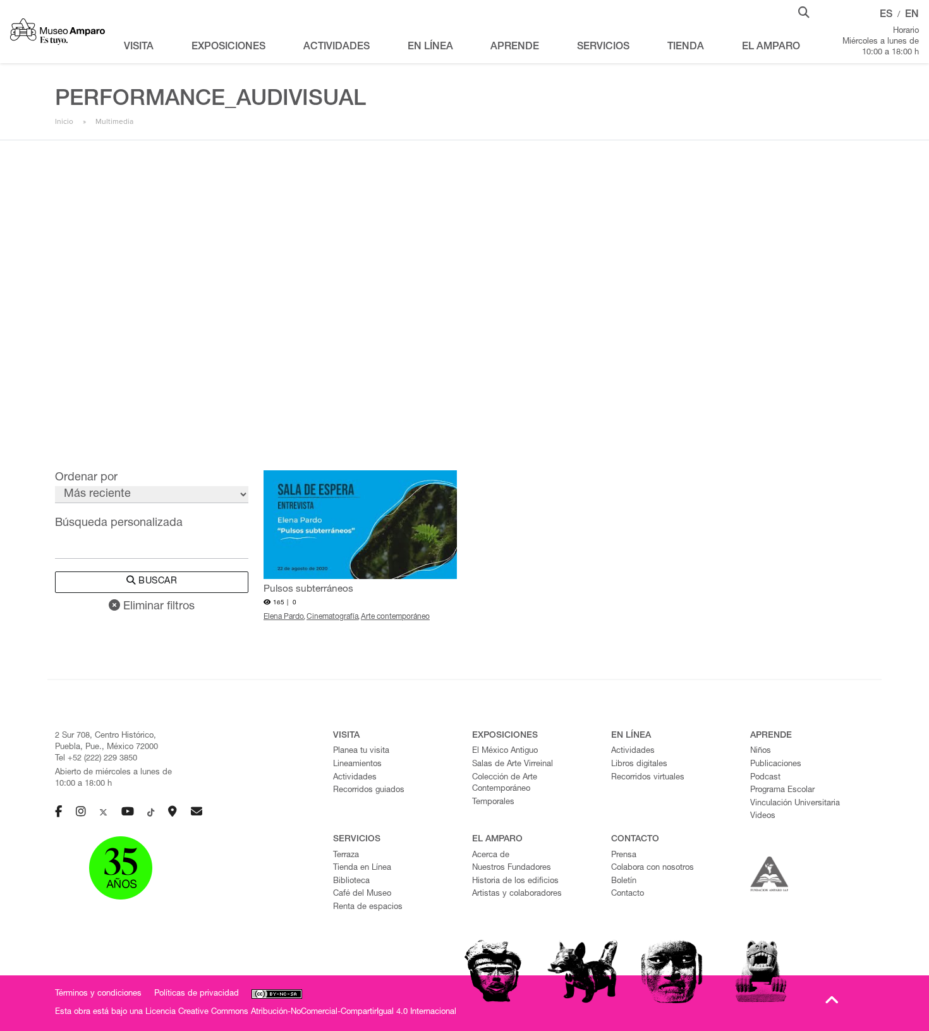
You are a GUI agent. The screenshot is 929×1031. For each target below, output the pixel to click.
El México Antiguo (505, 751)
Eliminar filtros (157, 607)
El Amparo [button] (771, 47)
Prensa (623, 855)
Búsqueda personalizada (119, 523)
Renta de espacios (368, 907)
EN (912, 15)
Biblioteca (351, 881)
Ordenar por (86, 478)
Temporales (493, 802)
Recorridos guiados (368, 790)
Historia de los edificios (515, 881)
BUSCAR (157, 581)
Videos (762, 816)
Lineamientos (357, 764)
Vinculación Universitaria (795, 804)
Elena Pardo (284, 617)
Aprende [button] (514, 47)
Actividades (355, 778)
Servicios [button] (603, 47)
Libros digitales (639, 764)
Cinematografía (332, 617)
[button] (804, 11)
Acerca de (490, 855)
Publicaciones (775, 764)
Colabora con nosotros (652, 868)
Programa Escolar (782, 790)
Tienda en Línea (362, 868)
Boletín (623, 881)
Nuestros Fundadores (511, 868)
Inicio (64, 121)
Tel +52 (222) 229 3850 (96, 759)
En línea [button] (430, 47)
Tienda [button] (685, 47)
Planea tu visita (361, 751)
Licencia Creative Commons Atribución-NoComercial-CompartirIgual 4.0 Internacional (300, 1012)
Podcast (765, 778)
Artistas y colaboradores (517, 894)
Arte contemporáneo (395, 617)
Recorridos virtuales (647, 778)
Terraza (346, 855)
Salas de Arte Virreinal (512, 764)
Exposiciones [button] (228, 47)
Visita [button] (139, 47)
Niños (760, 751)
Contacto (627, 894)
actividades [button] (336, 47)
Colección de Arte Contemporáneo (504, 784)
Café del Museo (362, 894)
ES (886, 15)
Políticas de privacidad (196, 994)
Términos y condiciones (98, 994)
